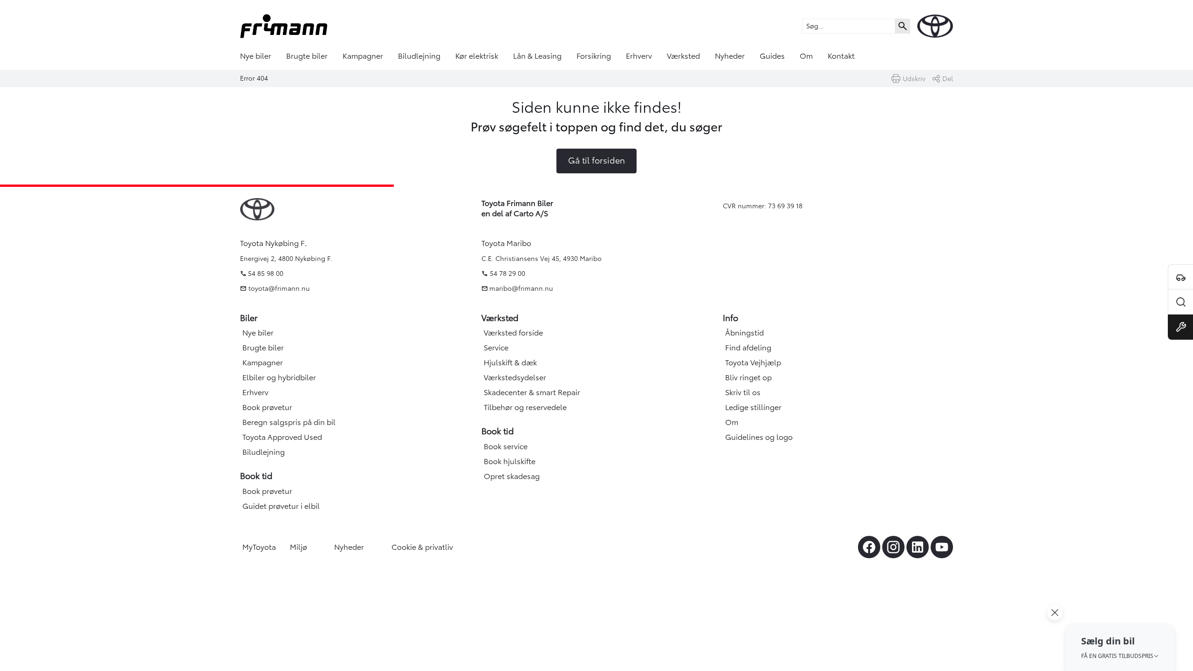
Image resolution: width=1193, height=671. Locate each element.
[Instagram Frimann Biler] (893, 547)
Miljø (298, 547)
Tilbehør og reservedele (525, 407)
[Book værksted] (1180, 327)
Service (496, 347)
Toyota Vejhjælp (753, 362)
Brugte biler (307, 56)
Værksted (683, 56)
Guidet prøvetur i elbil (281, 506)
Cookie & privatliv (422, 547)
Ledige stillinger (753, 407)
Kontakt (841, 56)
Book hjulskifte (509, 461)
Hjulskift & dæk (510, 362)
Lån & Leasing (537, 56)
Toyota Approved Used (282, 437)
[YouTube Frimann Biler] (942, 547)
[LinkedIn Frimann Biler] (917, 547)
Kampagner (363, 56)
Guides (772, 56)
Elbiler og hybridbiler (279, 377)
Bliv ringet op (748, 377)
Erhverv (639, 56)
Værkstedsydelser (515, 377)
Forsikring (593, 56)
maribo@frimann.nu (521, 288)
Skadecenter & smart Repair (532, 392)
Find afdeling (748, 347)
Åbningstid (744, 332)
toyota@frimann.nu (278, 288)
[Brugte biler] (1180, 302)
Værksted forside (513, 332)
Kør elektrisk (476, 56)
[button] (1120, 647)
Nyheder (730, 56)
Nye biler (255, 56)
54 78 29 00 (507, 273)
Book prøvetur (267, 407)
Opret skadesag (512, 476)
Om (806, 56)
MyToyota (259, 547)
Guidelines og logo (759, 437)
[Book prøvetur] (1180, 276)
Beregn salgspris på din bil (289, 422)
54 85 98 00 (265, 273)
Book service (506, 446)
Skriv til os (743, 392)
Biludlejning (419, 56)
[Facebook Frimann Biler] (869, 547)
